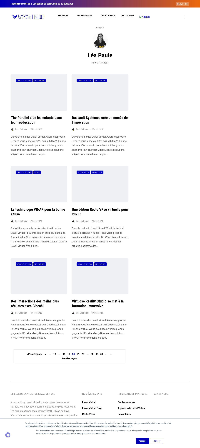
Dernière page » (69, 358)
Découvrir (182, 4)
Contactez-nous (126, 402)
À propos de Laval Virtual (131, 408)
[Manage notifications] (7, 434)
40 (97, 354)
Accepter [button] (142, 440)
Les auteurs (124, 414)
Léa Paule (23, 129)
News (37, 172)
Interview (40, 80)
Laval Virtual (108, 15)
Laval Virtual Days (92, 408)
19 (69, 354)
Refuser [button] (156, 440)
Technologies (84, 15)
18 (64, 354)
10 (54, 354)
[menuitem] (145, 17)
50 (101, 354)
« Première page (34, 354)
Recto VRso (128, 15)
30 (92, 354)
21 (78, 354)
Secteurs (63, 15)
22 (83, 354)
